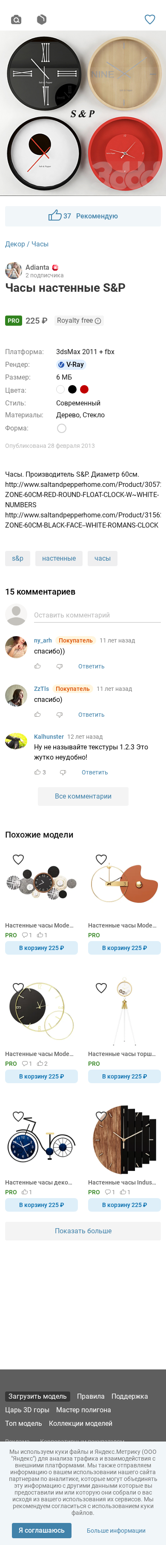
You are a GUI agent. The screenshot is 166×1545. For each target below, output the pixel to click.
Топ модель (23, 1423)
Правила (91, 1396)
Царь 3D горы (27, 1410)
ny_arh (43, 640)
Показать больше (83, 1231)
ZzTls (41, 688)
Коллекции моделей (80, 1423)
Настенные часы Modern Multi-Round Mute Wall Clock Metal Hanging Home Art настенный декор (40, 925)
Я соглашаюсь (42, 1530)
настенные (59, 558)
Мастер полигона (83, 1410)
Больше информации (116, 1530)
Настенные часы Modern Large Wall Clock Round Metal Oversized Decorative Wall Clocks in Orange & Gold (123, 925)
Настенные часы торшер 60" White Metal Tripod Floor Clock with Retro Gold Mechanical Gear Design (123, 1053)
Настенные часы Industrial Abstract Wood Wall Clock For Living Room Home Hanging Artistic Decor (123, 1182)
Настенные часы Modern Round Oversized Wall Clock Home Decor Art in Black (40, 1053)
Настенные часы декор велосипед (40, 1182)
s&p (17, 558)
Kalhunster (49, 736)
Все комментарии (83, 796)
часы (102, 558)
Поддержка (130, 1396)
